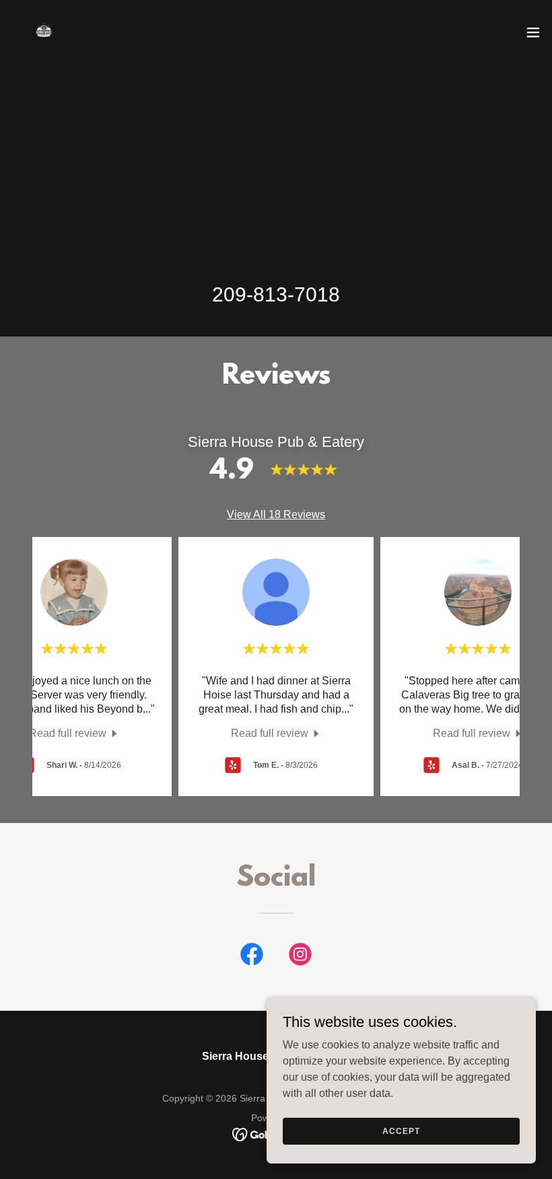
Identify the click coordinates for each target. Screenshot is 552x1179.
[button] (533, 32)
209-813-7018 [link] (276, 294)
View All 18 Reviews (276, 514)
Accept (400, 1130)
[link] (43, 32)
